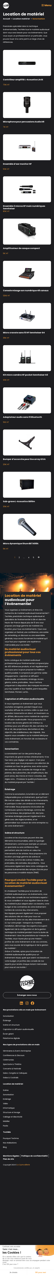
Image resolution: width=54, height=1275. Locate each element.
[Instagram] (26, 1003)
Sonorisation (8, 1016)
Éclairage (7, 1020)
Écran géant (8, 1034)
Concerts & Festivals (12, 1068)
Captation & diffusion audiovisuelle (18, 1029)
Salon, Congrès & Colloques (15, 1073)
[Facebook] (32, 1003)
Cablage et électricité (12, 1117)
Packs (5, 1125)
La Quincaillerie (23, 1164)
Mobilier (6, 1121)
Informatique (9, 1108)
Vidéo (5, 1103)
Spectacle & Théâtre (12, 1064)
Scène (6, 1090)
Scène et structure (11, 1025)
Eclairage (7, 1099)
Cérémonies (8, 1060)
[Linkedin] (21, 1003)
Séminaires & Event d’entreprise (17, 1051)
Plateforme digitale (11, 1038)
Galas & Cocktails (10, 1077)
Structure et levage (11, 1112)
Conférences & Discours (13, 1055)
